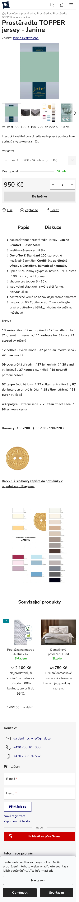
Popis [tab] (23, 227)
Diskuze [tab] (53, 227)
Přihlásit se (17, 807)
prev (4, 640)
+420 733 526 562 (27, 756)
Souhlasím (56, 893)
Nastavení (38, 880)
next (75, 640)
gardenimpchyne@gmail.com (33, 738)
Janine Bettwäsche (26, 38)
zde (51, 871)
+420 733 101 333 (27, 747)
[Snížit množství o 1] (53, 184)
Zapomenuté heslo (17, 821)
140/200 (13, 707)
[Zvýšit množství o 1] (72, 184)
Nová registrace (15, 816)
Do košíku (39, 196)
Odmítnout (19, 893)
